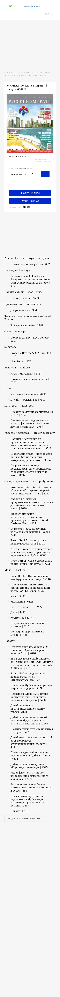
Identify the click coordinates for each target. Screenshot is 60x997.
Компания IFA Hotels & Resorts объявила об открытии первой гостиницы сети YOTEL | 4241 (30, 490)
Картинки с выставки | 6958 (28, 394)
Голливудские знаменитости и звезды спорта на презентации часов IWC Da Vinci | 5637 (30, 587)
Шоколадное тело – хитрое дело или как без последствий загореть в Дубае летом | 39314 (31, 457)
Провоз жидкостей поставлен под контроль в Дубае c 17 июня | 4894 (31, 755)
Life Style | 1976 (20, 361)
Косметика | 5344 (21, 617)
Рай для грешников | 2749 (26, 325)
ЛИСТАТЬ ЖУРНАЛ (30, 193)
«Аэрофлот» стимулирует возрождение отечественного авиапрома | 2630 (29, 775)
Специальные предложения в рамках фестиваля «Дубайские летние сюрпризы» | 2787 (30, 423)
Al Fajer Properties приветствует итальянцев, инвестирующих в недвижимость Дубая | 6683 (31, 552)
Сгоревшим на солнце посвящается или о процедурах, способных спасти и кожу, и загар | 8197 (31, 470)
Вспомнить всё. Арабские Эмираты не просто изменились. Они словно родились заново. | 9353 (31, 281)
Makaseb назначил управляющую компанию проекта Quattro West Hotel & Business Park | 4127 (29, 518)
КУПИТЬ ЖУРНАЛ (30, 201)
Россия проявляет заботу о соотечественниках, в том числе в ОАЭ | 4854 (31, 787)
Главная (8, 72)
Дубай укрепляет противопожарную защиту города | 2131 (27, 708)
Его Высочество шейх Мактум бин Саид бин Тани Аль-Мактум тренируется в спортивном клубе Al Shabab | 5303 (31, 663)
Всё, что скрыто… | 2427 (26, 606)
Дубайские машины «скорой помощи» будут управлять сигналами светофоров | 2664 (29, 720)
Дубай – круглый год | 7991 (28, 399)
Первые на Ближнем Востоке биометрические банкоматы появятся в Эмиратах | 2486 (29, 697)
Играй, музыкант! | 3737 (26, 373)
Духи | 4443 (17, 612)
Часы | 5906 (17, 596)
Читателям (24, 72)
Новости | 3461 (20, 810)
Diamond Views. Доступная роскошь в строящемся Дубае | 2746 (30, 532)
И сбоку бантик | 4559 (24, 297)
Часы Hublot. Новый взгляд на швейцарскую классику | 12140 (30, 577)
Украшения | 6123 (21, 601)
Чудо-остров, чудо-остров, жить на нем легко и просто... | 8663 (31, 562)
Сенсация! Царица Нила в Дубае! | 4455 (27, 633)
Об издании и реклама (42, 161)
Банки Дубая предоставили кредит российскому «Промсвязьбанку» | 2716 (28, 676)
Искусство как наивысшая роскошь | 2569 (27, 624)
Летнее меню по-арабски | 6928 (30, 264)
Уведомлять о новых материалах (24, 819)
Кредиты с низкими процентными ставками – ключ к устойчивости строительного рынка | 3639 (31, 503)
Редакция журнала (41, 159)
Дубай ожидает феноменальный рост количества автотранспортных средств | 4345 (31, 742)
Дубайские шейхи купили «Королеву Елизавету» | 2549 (29, 765)
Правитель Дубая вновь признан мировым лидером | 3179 (31, 687)
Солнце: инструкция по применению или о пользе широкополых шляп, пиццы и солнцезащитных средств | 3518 (31, 443)
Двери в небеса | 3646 (24, 310)
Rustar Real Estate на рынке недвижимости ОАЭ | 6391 (28, 542)
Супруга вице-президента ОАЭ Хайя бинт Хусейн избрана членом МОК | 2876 (30, 650)
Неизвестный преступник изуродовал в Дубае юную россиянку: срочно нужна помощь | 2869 (27, 800)
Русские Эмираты (44, 72)
